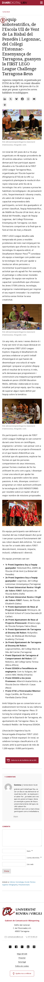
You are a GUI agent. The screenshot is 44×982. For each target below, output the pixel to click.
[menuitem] (22, 954)
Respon (16, 816)
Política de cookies (22, 966)
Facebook (16, 947)
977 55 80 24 (32, 937)
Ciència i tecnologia (16, 882)
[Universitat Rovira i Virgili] (22, 912)
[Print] (4, 105)
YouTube (22, 947)
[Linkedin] (4, 99)
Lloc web (30, 864)
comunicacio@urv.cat (15, 937)
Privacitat (22, 958)
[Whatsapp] (28, 99)
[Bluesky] (16, 99)
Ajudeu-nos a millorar (23, 973)
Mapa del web (22, 954)
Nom (29, 851)
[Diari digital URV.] (11, 2)
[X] (10, 99)
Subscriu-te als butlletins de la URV (23, 760)
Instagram (34, 947)
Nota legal (22, 962)
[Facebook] (22, 99)
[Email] (34, 99)
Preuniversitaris (24, 885)
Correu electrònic (33, 858)
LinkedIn (28, 947)
